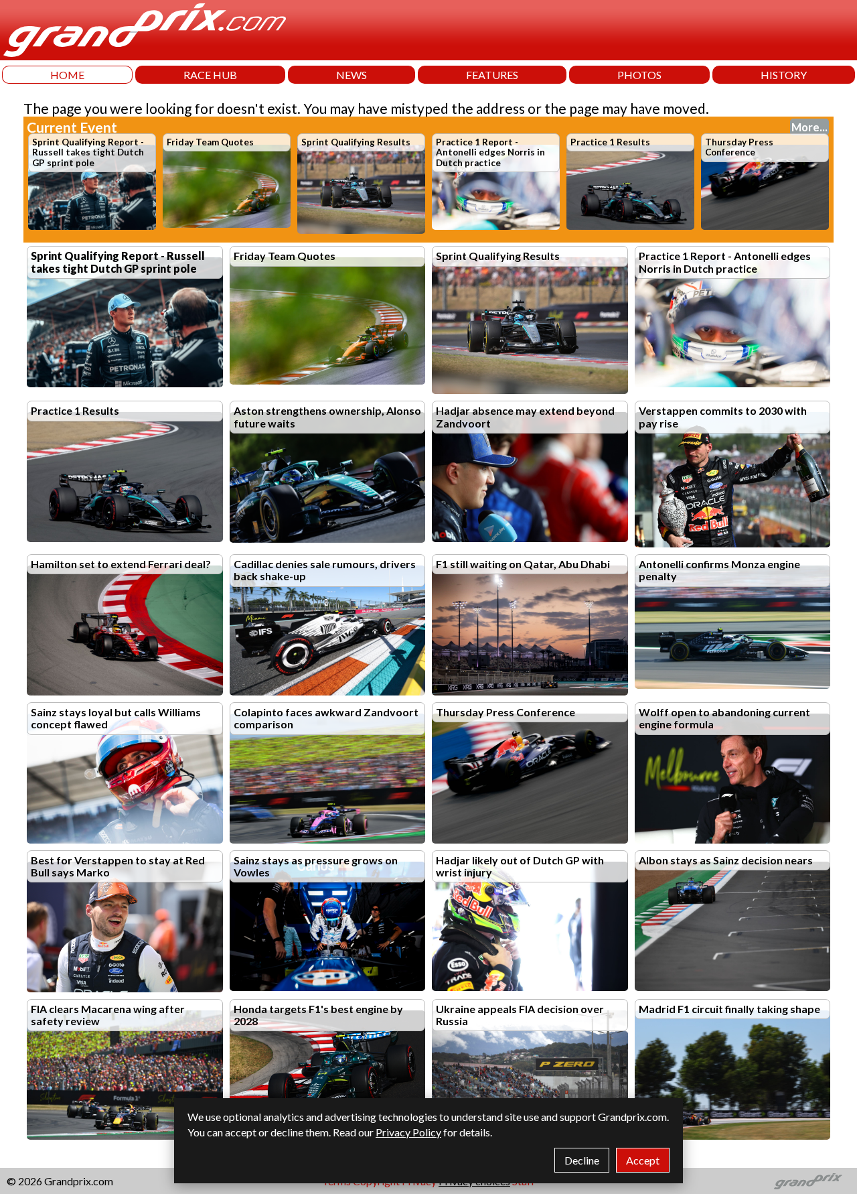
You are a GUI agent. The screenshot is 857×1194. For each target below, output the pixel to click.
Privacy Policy (408, 1132)
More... (809, 127)
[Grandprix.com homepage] (808, 1181)
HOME (67, 74)
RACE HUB (210, 74)
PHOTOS (639, 74)
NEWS (351, 74)
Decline (581, 1160)
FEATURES (492, 74)
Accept (642, 1160)
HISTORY (784, 74)
